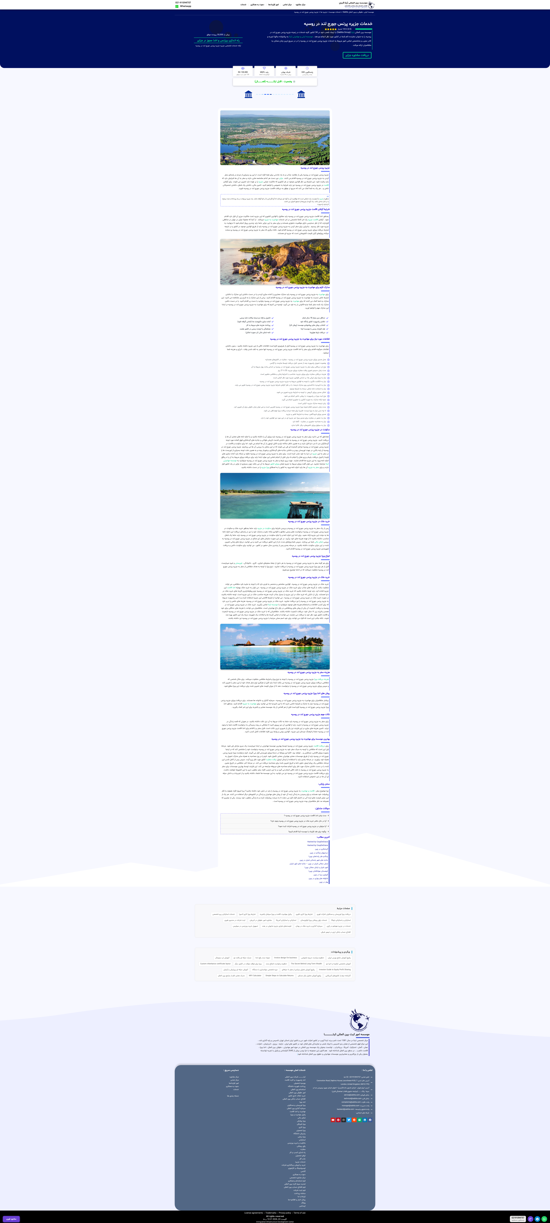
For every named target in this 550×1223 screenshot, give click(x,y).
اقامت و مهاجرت (307, 791)
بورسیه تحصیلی (300, 1083)
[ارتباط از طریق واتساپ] (544, 1219)
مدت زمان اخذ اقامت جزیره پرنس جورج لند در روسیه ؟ (305, 815)
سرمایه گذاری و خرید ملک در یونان (309, 926)
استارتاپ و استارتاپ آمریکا (286, 920)
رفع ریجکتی (301, 1146)
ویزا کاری (302, 1127)
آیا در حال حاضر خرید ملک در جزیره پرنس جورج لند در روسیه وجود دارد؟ (298, 821)
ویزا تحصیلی (301, 1130)
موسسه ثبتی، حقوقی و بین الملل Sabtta (358, 12)
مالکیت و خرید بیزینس (296, 1143)
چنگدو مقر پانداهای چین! (318, 856)
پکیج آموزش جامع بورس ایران (339, 958)
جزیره (261, 181)
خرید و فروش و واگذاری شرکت (294, 1165)
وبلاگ (303, 1203)
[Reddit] (354, 1120)
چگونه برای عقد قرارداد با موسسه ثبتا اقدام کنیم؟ (307, 831)
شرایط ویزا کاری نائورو (304, 914)
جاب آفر (302, 1159)
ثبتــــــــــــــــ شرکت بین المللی (295, 1077)
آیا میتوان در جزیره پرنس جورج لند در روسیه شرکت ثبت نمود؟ (302, 826)
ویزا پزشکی (301, 1121)
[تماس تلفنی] (530, 1219)
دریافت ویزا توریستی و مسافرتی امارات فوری (334, 914)
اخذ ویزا (302, 1102)
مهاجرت (322, 294)
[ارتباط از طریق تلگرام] (537, 1219)
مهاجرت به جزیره (271, 219)
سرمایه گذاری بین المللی (296, 1108)
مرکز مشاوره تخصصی (298, 1177)
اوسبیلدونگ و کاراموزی (297, 1168)
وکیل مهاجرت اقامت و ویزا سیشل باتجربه (276, 914)
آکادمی (303, 1171)
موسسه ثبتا (273, 604)
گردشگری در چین (321, 849)
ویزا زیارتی (302, 1137)
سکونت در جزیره (264, 528)
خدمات (243, 4)
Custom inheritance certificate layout (215, 964)
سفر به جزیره (313, 467)
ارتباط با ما (302, 1196)
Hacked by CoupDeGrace (317, 842)
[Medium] (359, 1120)
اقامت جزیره (313, 219)
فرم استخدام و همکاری (297, 1181)
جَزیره (321, 199)
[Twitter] (349, 1120)
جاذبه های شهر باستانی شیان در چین (314, 860)
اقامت (326, 185)
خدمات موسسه (335, 12)
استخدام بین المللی (298, 1089)
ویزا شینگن (301, 1124)
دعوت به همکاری (257, 4)
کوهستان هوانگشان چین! (318, 871)
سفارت (303, 1149)
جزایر (281, 178)
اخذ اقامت (231, 587)
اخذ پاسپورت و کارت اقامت (295, 1080)
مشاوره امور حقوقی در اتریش (261, 920)
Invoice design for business (285, 958)
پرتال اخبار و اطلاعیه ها (297, 1200)
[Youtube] (333, 1120)
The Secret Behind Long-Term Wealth (306, 964)
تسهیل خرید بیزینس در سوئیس (245, 926)
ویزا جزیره (265, 467)
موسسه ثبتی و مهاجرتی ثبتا (301, 36)
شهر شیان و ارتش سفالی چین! (316, 867)
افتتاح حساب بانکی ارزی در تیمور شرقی (336, 932)
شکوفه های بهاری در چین (318, 878)
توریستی (238, 563)
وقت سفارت (271, 759)
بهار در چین (323, 882)
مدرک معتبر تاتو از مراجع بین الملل (231, 975)
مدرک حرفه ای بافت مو (242, 958)
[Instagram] (343, 1120)
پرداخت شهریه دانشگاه (297, 1086)
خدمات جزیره (300, 1162)
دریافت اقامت (319, 746)
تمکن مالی (319, 542)
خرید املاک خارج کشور (297, 1096)
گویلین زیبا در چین (321, 875)
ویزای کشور (274, 464)
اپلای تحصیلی (300, 1155)
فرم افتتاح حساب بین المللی (295, 1187)
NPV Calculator (255, 975)
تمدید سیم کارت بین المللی (295, 1184)
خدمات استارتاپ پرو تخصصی (223, 914)
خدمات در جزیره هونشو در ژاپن (339, 926)
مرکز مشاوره (300, 4)
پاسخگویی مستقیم (518, 1220)
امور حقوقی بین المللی (297, 1092)
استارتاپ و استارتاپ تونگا (341, 920)
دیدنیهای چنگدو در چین (319, 853)
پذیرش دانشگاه (299, 1133)
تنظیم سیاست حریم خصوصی (312, 958)
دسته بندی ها (233, 1096)
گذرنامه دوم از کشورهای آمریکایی (338, 975)
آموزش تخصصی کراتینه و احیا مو (338, 964)
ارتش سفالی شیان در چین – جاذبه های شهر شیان (309, 863)
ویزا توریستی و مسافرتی (296, 1105)
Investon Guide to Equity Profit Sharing (335, 969)
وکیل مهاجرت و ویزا (298, 1114)
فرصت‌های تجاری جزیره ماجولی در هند (276, 926)
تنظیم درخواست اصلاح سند (276, 964)
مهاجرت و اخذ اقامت (298, 1111)
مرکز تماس (287, 4)
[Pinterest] (338, 1120)
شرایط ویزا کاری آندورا (247, 914)
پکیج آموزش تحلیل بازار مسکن (309, 975)
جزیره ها (323, 12)
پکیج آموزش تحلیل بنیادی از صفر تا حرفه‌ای (298, 969)
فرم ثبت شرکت (299, 1190)
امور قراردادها (273, 4)
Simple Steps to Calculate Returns (280, 975)
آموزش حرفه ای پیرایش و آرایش (235, 969)
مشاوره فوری (11, 1219)
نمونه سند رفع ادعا (263, 958)
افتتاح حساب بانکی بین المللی (294, 1099)
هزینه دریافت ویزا (321, 679)
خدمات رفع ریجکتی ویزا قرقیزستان (313, 920)
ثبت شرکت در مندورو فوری (234, 920)
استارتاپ (302, 1140)
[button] (275, 816)
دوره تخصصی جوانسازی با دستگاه (265, 969)
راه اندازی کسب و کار (297, 1152)
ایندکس (302, 1206)
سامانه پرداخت (300, 1193)
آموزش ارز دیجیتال (222, 958)
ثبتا (352, 32)
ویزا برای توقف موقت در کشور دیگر (248, 964)
